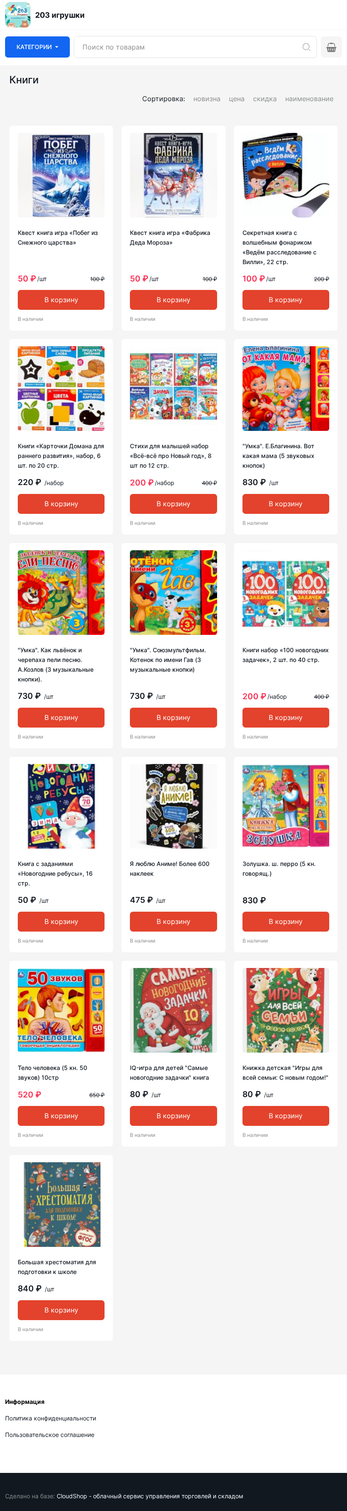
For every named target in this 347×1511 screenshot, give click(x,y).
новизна (206, 98)
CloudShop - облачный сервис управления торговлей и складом (150, 1496)
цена (237, 98)
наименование (309, 98)
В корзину (61, 299)
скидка (265, 98)
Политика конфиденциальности (50, 1418)
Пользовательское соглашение (49, 1434)
